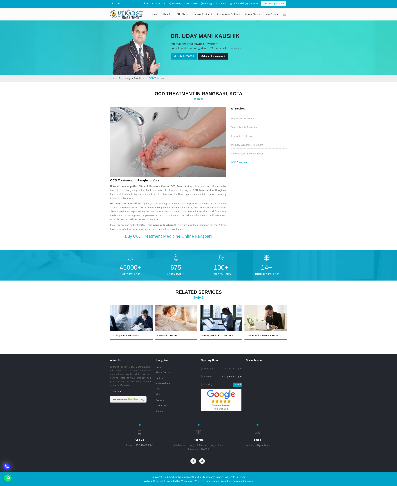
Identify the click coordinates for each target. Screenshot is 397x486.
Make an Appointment (273, 3)
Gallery (159, 377)
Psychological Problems (228, 14)
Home (155, 14)
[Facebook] (112, 3)
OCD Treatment (239, 162)
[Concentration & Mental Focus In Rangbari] (221, 313)
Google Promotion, (222, 480)
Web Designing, (202, 480)
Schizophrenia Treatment (244, 127)
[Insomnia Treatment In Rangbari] (132, 313)
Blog (158, 394)
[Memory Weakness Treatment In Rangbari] (177, 313)
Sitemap (160, 410)
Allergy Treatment (203, 14)
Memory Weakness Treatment (247, 144)
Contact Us (161, 405)
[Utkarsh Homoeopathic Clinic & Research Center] (126, 14)
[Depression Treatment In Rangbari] (266, 313)
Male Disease (272, 14)
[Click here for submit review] (221, 399)
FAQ (158, 388)
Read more (116, 391)
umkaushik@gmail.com (245, 3)
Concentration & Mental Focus (247, 153)
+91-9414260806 (156, 3)
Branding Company (243, 480)
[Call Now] (7, 465)
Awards (160, 399)
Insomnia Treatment (241, 136)
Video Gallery (163, 383)
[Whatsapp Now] (8, 478)
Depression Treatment (243, 118)
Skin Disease (183, 14)
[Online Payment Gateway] (128, 399)
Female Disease (252, 14)
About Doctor (163, 372)
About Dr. (167, 14)
